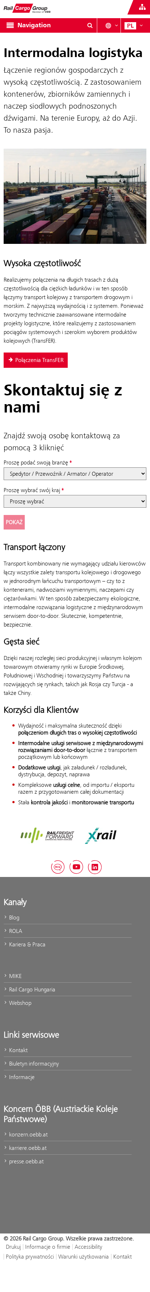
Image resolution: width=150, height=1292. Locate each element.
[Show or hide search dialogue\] (90, 25)
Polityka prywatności (30, 1256)
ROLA (15, 930)
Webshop (19, 1002)
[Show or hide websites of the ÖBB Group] (142, 7)
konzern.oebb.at (28, 1134)
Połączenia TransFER (39, 360)
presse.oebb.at (26, 1161)
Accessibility (88, 1246)
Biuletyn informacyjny (33, 1063)
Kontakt (18, 1050)
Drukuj (13, 1246)
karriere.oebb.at (27, 1147)
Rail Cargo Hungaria (31, 989)
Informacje (21, 1077)
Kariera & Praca (27, 944)
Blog (13, 917)
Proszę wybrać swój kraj (32, 490)
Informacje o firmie (47, 1246)
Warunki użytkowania (83, 1256)
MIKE (14, 976)
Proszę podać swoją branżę (36, 462)
